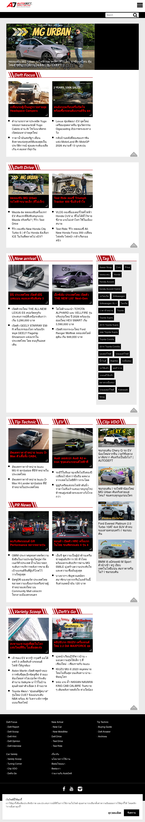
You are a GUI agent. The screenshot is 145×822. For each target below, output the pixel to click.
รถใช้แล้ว (104, 368)
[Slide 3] (55, 25)
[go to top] (133, 154)
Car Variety (11, 754)
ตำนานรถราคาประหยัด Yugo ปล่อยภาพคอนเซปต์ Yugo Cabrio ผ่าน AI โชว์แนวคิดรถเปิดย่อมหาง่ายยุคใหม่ (29, 126)
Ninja (102, 396)
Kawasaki (123, 389)
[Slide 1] (45, 25)
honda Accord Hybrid (110, 289)
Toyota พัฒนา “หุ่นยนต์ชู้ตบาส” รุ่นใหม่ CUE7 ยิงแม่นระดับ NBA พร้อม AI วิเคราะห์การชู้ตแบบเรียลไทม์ (30, 696)
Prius (127, 267)
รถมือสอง (127, 360)
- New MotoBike (60, 731)
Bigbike (114, 360)
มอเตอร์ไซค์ (105, 353)
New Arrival (57, 722)
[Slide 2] (50, 25)
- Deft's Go (11, 773)
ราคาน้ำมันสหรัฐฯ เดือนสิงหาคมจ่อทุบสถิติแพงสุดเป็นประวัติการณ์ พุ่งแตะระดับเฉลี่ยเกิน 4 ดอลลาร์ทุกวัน (30, 143)
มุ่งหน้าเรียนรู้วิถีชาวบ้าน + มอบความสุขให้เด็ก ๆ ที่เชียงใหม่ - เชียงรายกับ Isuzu (73, 660)
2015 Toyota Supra (109, 324)
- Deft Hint (11, 736)
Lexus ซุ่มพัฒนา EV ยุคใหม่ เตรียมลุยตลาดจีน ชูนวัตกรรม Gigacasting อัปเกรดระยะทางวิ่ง (73, 126)
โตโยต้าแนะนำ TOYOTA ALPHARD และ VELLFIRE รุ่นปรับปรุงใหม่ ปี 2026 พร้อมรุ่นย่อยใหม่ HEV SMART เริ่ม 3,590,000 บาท (74, 316)
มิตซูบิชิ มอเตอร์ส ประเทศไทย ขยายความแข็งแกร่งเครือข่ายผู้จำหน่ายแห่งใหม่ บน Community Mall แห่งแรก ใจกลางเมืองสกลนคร (30, 587)
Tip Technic (25, 422)
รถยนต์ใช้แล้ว (106, 375)
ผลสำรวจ (117, 368)
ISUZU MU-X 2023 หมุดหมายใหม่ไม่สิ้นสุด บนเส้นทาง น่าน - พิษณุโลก (74, 672)
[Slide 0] (40, 25)
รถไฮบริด (104, 296)
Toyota (120, 310)
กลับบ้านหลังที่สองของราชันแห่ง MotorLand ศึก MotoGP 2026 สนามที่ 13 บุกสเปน (72, 141)
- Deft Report (12, 726)
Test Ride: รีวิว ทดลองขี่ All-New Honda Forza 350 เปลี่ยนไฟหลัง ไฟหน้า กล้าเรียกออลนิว (74, 234)
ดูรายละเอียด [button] (114, 812)
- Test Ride (57, 745)
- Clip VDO (11, 768)
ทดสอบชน (104, 274)
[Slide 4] (60, 25)
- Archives (102, 736)
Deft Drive (24, 167)
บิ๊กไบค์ (102, 360)
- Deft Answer (103, 731)
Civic (118, 267)
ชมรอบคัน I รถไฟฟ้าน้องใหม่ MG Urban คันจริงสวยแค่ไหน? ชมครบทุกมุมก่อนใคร (116, 492)
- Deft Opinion (13, 741)
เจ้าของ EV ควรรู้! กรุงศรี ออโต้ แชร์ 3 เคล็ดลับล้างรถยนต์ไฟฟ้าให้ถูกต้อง (30, 661)
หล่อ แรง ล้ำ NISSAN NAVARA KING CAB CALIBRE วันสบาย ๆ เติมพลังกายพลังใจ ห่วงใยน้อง (74, 685)
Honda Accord (106, 281)
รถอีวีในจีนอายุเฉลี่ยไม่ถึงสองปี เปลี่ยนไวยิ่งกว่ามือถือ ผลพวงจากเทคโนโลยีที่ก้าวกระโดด (74, 476)
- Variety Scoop (14, 758)
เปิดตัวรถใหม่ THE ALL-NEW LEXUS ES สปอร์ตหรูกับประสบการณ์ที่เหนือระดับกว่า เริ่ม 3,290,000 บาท (29, 314)
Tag (105, 258)
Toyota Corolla (106, 339)
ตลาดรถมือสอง (107, 382)
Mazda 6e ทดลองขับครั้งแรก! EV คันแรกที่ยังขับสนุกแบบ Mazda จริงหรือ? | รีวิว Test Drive (29, 217)
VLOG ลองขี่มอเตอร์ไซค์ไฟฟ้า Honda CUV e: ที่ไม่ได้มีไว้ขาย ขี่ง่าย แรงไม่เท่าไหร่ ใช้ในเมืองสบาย (74, 217)
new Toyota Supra (108, 332)
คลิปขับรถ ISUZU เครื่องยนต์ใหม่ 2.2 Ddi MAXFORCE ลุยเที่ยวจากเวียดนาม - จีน (72, 645)
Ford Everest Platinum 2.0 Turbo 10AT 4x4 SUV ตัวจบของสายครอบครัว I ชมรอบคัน (115, 528)
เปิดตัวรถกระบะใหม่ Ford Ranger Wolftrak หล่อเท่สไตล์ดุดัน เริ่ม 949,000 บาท (73, 333)
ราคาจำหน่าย (106, 310)
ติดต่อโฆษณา (58, 763)
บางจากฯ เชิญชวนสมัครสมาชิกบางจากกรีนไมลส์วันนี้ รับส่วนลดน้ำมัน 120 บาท (73, 579)
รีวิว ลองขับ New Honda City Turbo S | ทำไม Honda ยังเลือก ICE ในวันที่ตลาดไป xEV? (30, 232)
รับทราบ (131, 812)
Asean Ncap (105, 267)
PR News (22, 505)
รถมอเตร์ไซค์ (122, 353)
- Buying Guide (104, 726)
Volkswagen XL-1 (108, 303)
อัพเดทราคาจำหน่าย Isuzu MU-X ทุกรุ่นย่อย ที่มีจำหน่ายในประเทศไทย (30, 470)
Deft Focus (24, 75)
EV (60, 422)
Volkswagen (119, 296)
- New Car (57, 726)
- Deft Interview (13, 745)
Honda (117, 274)
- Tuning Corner (14, 763)
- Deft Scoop (12, 731)
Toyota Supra (106, 317)
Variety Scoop (27, 611)
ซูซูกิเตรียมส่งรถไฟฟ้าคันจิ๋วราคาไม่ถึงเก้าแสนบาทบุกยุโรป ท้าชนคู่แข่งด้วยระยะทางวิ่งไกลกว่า (74, 490)
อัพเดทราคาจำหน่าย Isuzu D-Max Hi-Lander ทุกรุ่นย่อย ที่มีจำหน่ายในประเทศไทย (29, 483)
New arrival (25, 258)
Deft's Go (66, 611)
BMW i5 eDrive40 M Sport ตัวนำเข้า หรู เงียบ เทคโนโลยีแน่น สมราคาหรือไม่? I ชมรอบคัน (115, 567)
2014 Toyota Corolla (109, 346)
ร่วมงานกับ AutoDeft (62, 773)
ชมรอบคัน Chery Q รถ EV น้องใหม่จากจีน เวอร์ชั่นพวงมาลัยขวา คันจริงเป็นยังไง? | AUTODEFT (115, 455)
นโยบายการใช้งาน (61, 758)
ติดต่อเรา (56, 768)
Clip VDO (110, 422)
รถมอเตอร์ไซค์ (106, 389)
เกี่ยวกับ (55, 754)
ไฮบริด (124, 303)
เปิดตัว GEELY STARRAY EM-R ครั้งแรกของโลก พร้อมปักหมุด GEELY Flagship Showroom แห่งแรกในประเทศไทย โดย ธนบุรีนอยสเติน (30, 334)
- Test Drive (57, 741)
